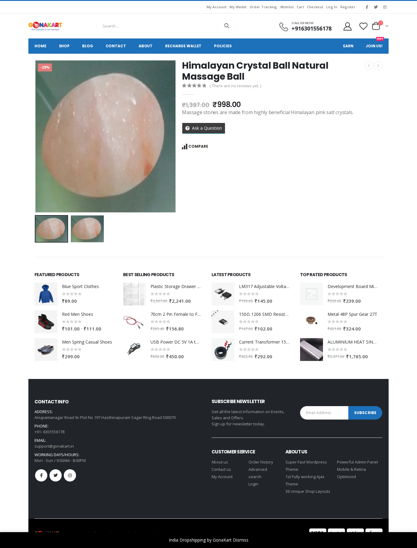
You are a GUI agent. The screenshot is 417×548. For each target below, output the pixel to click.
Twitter (55, 475)
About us (220, 462)
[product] (45, 294)
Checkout (315, 7)
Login (253, 484)
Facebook (41, 475)
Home (40, 46)
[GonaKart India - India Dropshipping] (45, 26)
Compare (198, 146)
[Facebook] (367, 7)
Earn (348, 46)
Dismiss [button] (240, 540)
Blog (87, 46)
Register (347, 7)
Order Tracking (263, 7)
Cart (300, 7)
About (146, 46)
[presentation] (36, 136)
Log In (331, 7)
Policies (222, 46)
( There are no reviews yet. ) (235, 85)
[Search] (227, 26)
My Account (217, 7)
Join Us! (374, 43)
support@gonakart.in (54, 446)
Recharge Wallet (183, 46)
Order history (260, 462)
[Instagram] (385, 7)
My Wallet (238, 7)
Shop (64, 46)
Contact (116, 46)
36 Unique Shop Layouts (307, 491)
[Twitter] (376, 7)
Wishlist (287, 7)
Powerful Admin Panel (357, 462)
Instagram (70, 475)
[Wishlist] (363, 26)
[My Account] (347, 26)
